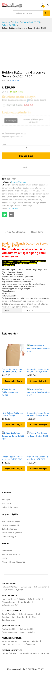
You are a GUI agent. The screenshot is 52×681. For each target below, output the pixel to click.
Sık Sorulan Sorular (11, 554)
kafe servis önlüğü (16, 197)
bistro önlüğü (21, 191)
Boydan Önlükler (9, 632)
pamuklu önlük (34, 200)
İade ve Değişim (9, 536)
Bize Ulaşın (7, 551)
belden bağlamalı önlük (26, 188)
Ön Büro (32, 617)
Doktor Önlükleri (9, 653)
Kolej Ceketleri (34, 599)
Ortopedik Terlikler (28, 653)
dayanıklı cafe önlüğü (25, 194)
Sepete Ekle (26, 155)
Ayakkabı (20, 590)
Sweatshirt (26, 587)
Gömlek (5, 617)
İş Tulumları (7, 590)
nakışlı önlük (20, 200)
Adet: (4, 144)
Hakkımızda (7, 503)
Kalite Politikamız (10, 507)
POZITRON (14, 80)
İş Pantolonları (40, 587)
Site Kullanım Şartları (12, 533)
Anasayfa (6, 500)
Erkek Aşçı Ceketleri (30, 641)
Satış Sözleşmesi (9, 529)
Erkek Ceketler (26, 614)
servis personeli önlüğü (28, 203)
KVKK (4, 558)
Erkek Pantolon (9, 614)
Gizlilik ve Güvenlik (10, 525)
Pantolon (45, 653)
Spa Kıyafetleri (8, 620)
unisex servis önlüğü (23, 206)
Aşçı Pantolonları (9, 641)
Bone (22, 632)
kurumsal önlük (33, 197)
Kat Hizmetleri (18, 617)
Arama (46, 13)
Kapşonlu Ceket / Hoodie (13, 599)
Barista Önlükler (9, 629)
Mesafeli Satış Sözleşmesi (13, 562)
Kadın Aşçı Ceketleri (11, 644)
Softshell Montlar (10, 605)
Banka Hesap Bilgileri (11, 521)
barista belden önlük (21, 185)
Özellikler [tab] (37, 232)
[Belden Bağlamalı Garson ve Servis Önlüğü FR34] (4, 214)
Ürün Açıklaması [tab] (15, 232)
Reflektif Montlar (9, 587)
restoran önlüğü (9, 203)
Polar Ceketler (24, 602)
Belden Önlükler (18, 182)
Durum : (5, 92)
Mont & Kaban (8, 602)
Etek (38, 614)
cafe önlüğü (34, 191)
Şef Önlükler (29, 644)
